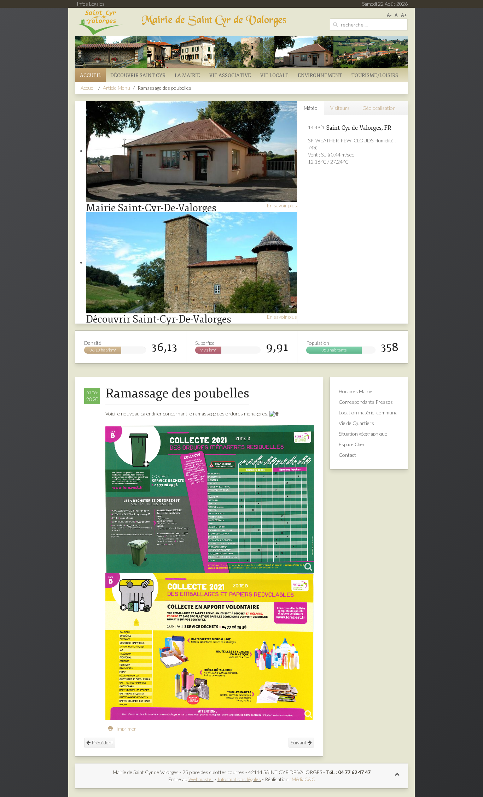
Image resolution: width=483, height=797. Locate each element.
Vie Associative (230, 75)
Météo (311, 108)
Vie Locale (274, 75)
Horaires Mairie (355, 391)
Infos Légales (91, 4)
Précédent (102, 742)
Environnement (320, 75)
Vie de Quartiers (356, 423)
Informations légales (239, 779)
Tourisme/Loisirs (374, 75)
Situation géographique (363, 434)
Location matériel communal (368, 412)
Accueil (90, 75)
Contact (347, 455)
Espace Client (353, 444)
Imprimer (125, 729)
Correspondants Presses (366, 402)
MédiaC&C (303, 779)
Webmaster (201, 779)
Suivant (299, 742)
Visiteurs (340, 108)
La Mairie (187, 75)
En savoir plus (282, 205)
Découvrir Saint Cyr (137, 75)
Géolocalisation (379, 108)
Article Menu (116, 88)
